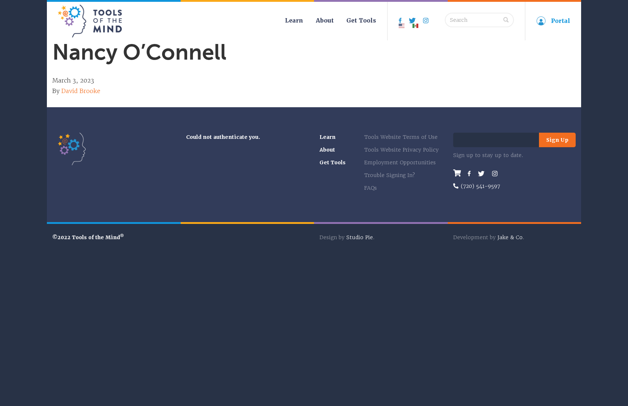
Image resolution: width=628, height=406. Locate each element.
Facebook (469, 173)
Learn (294, 20)
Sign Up (557, 140)
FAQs (370, 188)
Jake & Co (510, 237)
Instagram (428, 20)
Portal (560, 21)
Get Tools (361, 20)
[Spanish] (415, 22)
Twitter (481, 173)
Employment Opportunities (400, 162)
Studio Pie (359, 237)
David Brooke (80, 91)
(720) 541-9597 (480, 185)
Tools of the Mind (90, 21)
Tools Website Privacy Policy (401, 149)
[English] (402, 22)
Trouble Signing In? (389, 175)
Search (506, 20)
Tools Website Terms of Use (401, 137)
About (325, 20)
